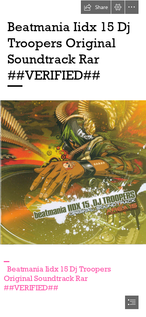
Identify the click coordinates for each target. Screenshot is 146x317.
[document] (73, 158)
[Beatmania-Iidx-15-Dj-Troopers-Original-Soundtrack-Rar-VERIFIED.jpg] (73, 172)
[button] (96, 7)
